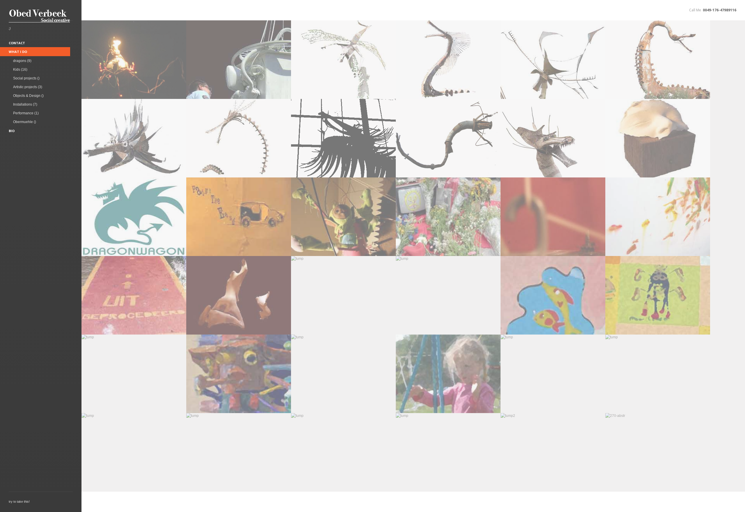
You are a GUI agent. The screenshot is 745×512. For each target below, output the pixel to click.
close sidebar (83, 10)
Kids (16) (20, 69)
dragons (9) (22, 61)
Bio (12, 131)
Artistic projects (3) (27, 87)
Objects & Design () (28, 96)
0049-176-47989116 (719, 10)
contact (17, 43)
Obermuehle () (24, 122)
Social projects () (26, 78)
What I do (18, 51)
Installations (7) (25, 104)
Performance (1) (26, 113)
